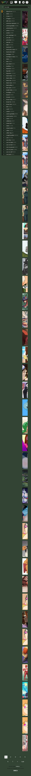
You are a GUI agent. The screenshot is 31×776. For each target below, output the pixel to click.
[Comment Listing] (15, 3)
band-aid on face (10, 49)
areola (8, 32)
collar (7, 130)
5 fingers (8, 18)
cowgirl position (10, 135)
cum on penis (9, 149)
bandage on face (10, 56)
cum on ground (10, 147)
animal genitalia (10, 25)
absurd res (9, 11)
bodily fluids (9, 90)
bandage (8, 54)
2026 (7, 13)
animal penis (9, 28)
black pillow (9, 85)
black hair (8, 80)
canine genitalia (10, 113)
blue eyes (8, 87)
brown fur (8, 102)
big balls (8, 71)
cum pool (8, 154)
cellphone (8, 121)
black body (9, 75)
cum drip (8, 140)
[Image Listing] (11, 3)
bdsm (7, 59)
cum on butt (9, 144)
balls (7, 44)
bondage (8, 92)
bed (7, 61)
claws (7, 125)
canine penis (9, 116)
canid (7, 109)
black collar (9, 78)
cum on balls (9, 142)
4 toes (8, 16)
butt (7, 106)
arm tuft (8, 37)
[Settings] (23, 3)
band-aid (8, 47)
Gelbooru (18, 766)
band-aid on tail (10, 52)
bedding (8, 66)
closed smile (9, 128)
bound (8, 94)
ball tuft (8, 42)
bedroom (8, 68)
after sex (8, 21)
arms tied (8, 40)
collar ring (8, 133)
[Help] (27, 3)
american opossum (11, 23)
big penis (8, 73)
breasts (8, 97)
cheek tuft (8, 123)
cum (7, 137)
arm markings (9, 35)
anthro (8, 30)
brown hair (9, 104)
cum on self (9, 152)
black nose (9, 83)
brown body (9, 99)
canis (7, 118)
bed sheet (8, 63)
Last (22, 761)
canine (8, 111)
